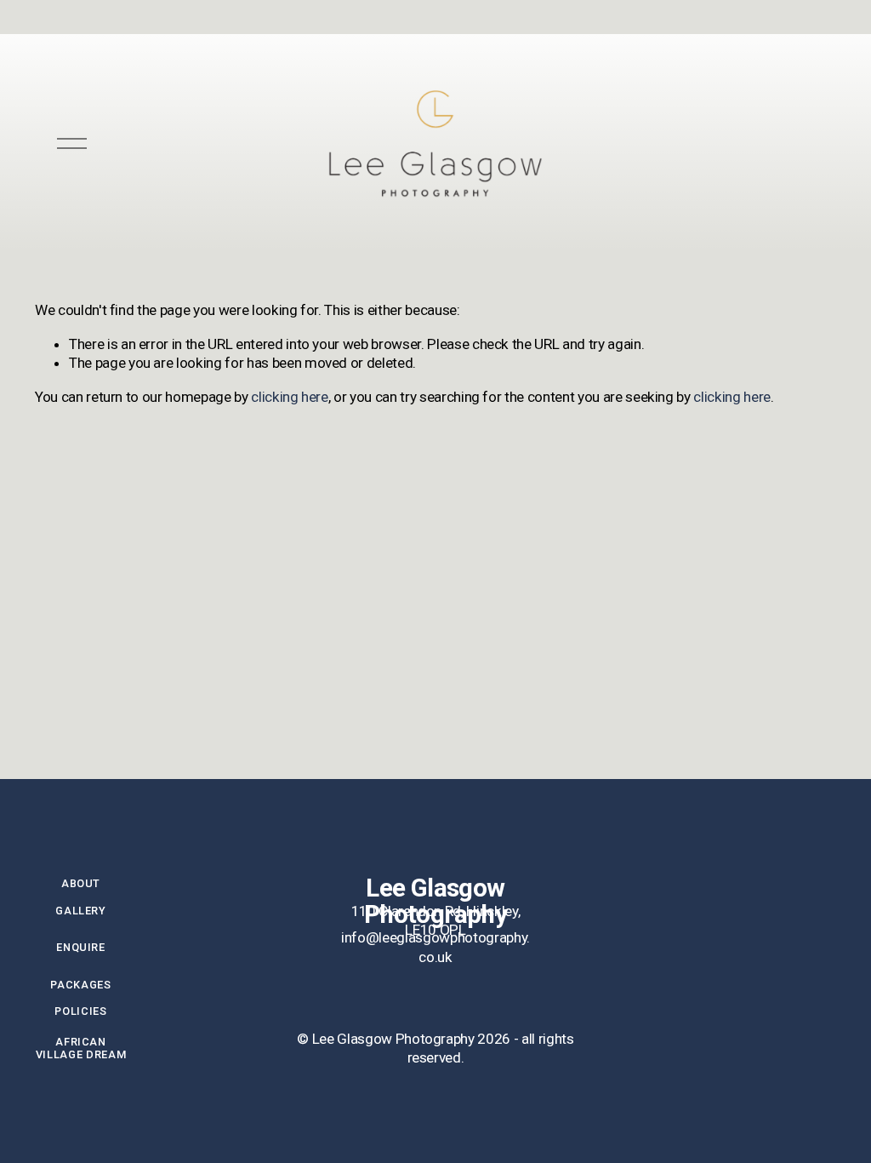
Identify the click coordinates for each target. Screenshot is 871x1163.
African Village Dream (81, 1048)
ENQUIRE (80, 947)
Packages (80, 984)
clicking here (289, 396)
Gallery (80, 910)
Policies (80, 1011)
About (80, 883)
